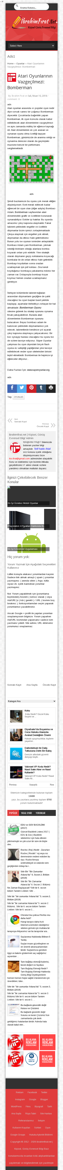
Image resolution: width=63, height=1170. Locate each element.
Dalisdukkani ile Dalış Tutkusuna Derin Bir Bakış (38, 749)
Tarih (49, 1106)
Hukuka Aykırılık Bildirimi (41, 1135)
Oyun (47, 1127)
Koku (27, 710)
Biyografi (39, 1106)
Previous (13, 784)
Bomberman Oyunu (30, 307)
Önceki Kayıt (49, 685)
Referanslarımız (26, 1120)
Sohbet (37, 1127)
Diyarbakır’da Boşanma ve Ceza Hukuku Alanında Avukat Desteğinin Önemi (39, 732)
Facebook (32, 1092)
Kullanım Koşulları (21, 1127)
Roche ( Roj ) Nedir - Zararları (35, 850)
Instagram (20, 1099)
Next (52, 784)
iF (24, 465)
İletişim (41, 1120)
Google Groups (17, 1135)
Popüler (13, 813)
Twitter (44, 1092)
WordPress (16, 1106)
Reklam (19, 1092)
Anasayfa (33, 784)
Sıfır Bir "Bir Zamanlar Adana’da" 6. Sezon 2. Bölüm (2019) (35, 874)
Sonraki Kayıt (14, 685)
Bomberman (21, 212)
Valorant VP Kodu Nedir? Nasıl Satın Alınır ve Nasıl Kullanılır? (38, 769)
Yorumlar (40, 813)
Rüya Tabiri (30, 1113)
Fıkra (28, 1106)
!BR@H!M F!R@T (32, 442)
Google (32, 1099)
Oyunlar (18, 397)
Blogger (44, 1099)
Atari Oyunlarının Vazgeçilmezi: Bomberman (29, 81)
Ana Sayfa (31, 685)
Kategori (13, 819)
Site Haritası (46, 1113)
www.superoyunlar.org (38, 370)
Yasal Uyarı (26, 813)
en (33, 108)
